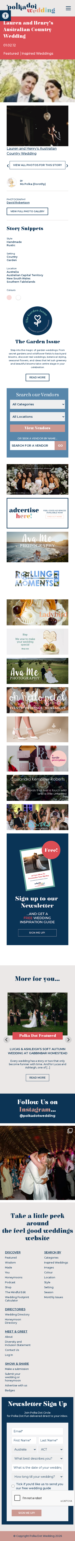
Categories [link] (51, 1257)
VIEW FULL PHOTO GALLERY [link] (27, 211)
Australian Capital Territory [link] (25, 275)
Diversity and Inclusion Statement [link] (18, 1343)
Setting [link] (49, 1287)
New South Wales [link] (18, 278)
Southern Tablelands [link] (21, 281)
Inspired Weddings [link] (37, 53)
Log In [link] (9, 1354)
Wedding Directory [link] (17, 1314)
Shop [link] (8, 1287)
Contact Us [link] (12, 1350)
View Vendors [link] (37, 428)
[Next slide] (68, 1039)
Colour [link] (48, 1272)
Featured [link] (11, 53)
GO (60, 445)
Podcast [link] (10, 1282)
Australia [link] (13, 271)
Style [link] (47, 1282)
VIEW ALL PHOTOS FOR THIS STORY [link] (37, 165)
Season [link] (48, 1292)
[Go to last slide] (6, 1039)
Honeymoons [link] (13, 1277)
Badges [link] (10, 1390)
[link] (5, 15)
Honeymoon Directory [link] (13, 1321)
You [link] (7, 1272)
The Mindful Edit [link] (15, 1292)
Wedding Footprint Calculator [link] (17, 1299)
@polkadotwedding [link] (37, 1116)
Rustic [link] (11, 245)
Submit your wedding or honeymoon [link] (13, 1377)
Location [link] (49, 1277)
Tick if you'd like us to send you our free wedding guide (39, 1486)
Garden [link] (12, 260)
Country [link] (12, 256)
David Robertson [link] (18, 202)
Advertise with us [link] (16, 1385)
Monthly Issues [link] (53, 1297)
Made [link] (8, 1267)
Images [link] (49, 1267)
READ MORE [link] (37, 377)
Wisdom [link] (10, 1262)
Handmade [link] (14, 242)
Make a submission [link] (17, 1368)
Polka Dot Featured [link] (37, 1036)
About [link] (9, 1336)
